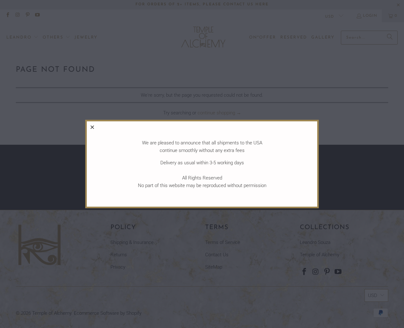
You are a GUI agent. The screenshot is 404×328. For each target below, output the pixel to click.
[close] (92, 127)
